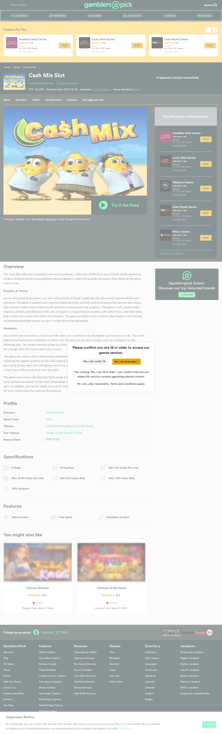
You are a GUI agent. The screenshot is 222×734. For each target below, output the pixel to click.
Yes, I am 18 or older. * (127, 361)
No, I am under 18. (95, 361)
